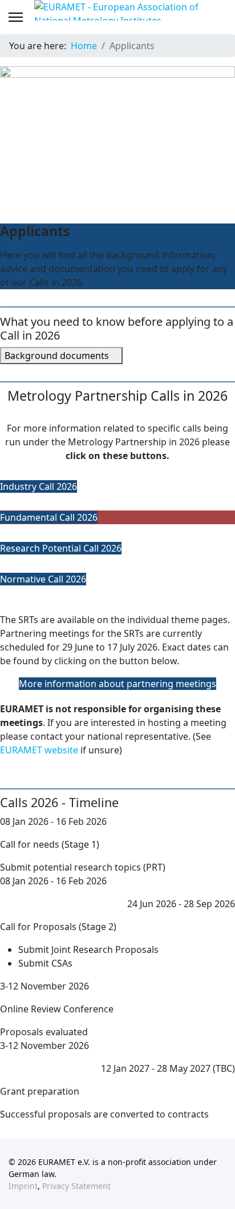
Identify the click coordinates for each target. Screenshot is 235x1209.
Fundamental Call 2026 (49, 517)
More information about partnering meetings (117, 683)
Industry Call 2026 (38, 486)
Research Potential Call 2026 (60, 548)
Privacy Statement (76, 1185)
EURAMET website (39, 750)
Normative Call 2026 (43, 579)
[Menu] (16, 17)
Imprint (23, 1185)
